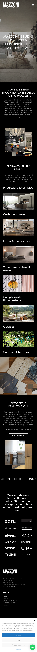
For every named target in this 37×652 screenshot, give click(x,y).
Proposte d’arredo (9, 602)
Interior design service (10, 600)
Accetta (18, 635)
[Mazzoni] (11, 5)
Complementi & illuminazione (13, 298)
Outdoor (8, 326)
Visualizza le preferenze (18, 645)
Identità (5, 598)
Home (5, 596)
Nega (18, 640)
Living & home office (16, 240)
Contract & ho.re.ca (16, 352)
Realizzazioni (7, 604)
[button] (34, 620)
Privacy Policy (18, 649)
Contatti (5, 605)
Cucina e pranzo (14, 214)
